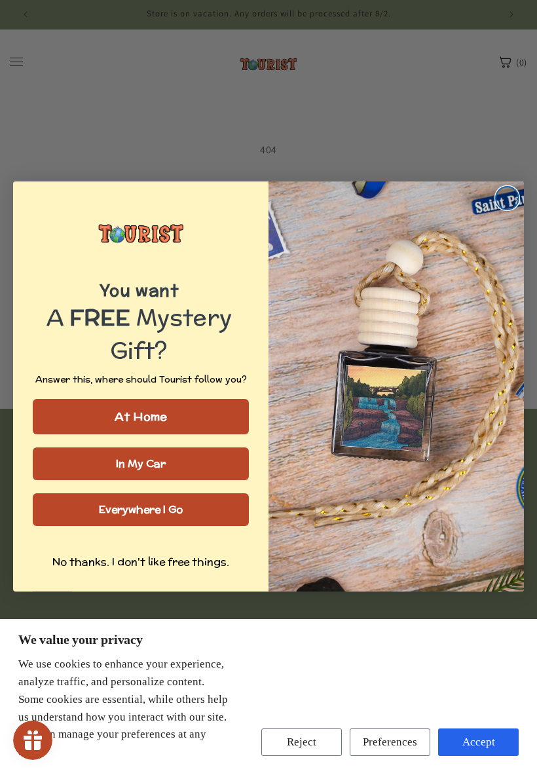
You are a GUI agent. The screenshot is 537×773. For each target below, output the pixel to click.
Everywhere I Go (141, 509)
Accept (478, 742)
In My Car (141, 463)
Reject (301, 742)
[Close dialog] (507, 198)
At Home (141, 416)
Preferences (390, 742)
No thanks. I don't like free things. (140, 561)
